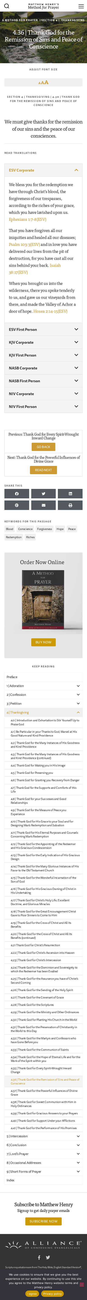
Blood (10, 529)
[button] (44, 170)
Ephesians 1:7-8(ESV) (27, 219)
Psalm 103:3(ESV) (24, 244)
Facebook (39, 1258)
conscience (25, 529)
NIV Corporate (21, 394)
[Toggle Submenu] (78, 686)
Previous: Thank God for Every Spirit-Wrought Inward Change (43, 436)
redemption (14, 537)
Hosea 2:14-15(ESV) (50, 310)
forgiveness (44, 529)
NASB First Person (24, 381)
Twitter (48, 1258)
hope (60, 529)
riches (30, 537)
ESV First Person (23, 329)
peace (72, 529)
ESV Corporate (21, 170)
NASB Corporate (23, 368)
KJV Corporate (21, 342)
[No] (82, 1285)
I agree (32, 1293)
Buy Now (43, 642)
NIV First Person (23, 406)
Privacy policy (52, 1293)
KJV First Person (22, 355)
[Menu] (81, 5)
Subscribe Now (43, 1221)
